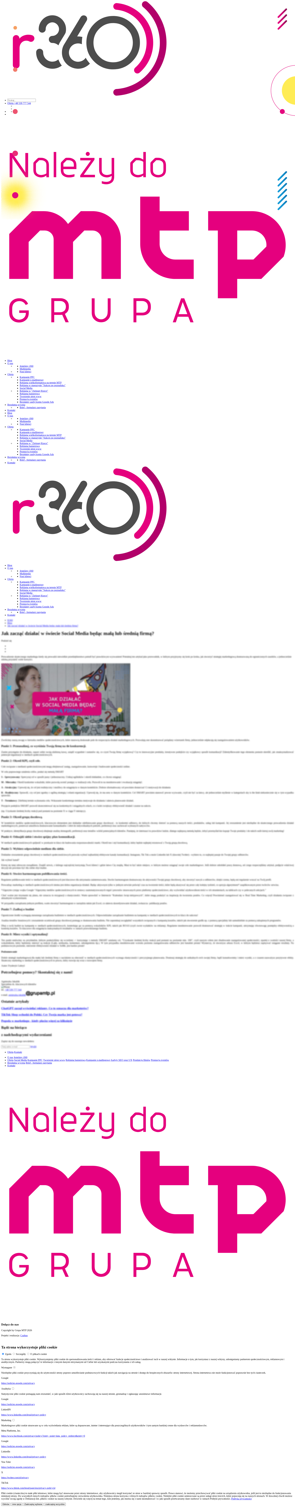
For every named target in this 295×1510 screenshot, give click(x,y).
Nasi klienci (25, 371)
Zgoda (8, 1354)
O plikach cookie (38, 1354)
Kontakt (11, 410)
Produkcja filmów (141, 1060)
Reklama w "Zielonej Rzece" (34, 391)
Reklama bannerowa (30, 393)
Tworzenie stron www (30, 396)
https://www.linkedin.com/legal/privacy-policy (23, 1414)
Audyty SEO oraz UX (121, 1060)
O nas (10, 363)
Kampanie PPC (27, 377)
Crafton (24, 1335)
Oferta (10, 374)
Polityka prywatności (241, 1498)
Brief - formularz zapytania (33, 407)
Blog (9, 360)
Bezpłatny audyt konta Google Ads (37, 402)
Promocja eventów (29, 399)
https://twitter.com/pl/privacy (15, 1477)
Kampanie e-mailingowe (31, 380)
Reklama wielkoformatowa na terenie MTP (41, 382)
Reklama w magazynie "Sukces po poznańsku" (43, 385)
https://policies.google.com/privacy (18, 1383)
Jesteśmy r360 (26, 366)
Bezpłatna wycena (16, 404)
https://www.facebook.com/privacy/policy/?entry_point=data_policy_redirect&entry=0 (43, 1436)
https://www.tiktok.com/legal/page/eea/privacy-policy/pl (28, 1488)
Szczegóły (21, 1354)
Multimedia (25, 369)
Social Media (26, 388)
